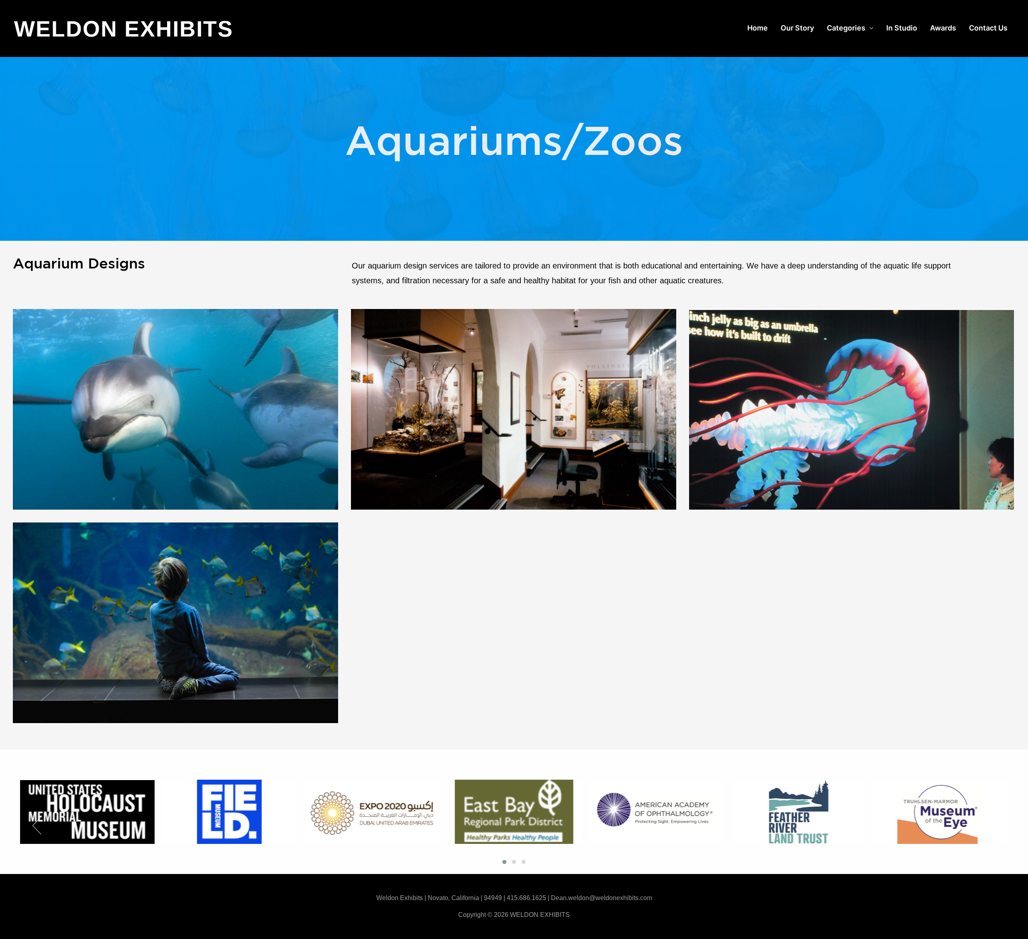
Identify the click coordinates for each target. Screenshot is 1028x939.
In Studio (901, 28)
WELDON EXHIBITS (123, 28)
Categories (846, 28)
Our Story (797, 28)
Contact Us (988, 28)
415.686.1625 (526, 897)
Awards (943, 28)
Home (757, 28)
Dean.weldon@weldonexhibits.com (601, 897)
